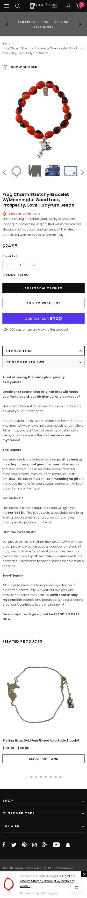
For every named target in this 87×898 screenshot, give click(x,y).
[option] (43, 24)
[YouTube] (56, 844)
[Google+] (44, 844)
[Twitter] (13, 844)
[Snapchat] (67, 844)
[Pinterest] (24, 844)
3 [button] (36, 777)
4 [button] (41, 777)
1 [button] (26, 777)
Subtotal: (9, 275)
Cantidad (9, 256)
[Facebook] (4, 844)
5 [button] (46, 777)
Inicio (6, 43)
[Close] (84, 874)
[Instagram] (34, 844)
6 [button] (51, 777)
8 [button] (60, 777)
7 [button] (55, 777)
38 (11, 329)
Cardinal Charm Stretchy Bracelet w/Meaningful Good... (48, 881)
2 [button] (31, 777)
